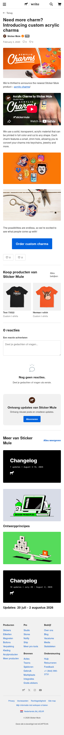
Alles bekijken (54, 274)
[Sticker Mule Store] (23, 690)
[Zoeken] (51, 4)
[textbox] (32, 165)
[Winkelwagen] (59, 4)
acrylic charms (22, 86)
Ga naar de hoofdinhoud (2, 2)
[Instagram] (35, 690)
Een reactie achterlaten (15, 337)
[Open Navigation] (4, 4)
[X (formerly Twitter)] (29, 690)
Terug (10, 12)
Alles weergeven (52, 440)
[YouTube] (40, 690)
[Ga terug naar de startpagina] (26, 4)
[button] (32, 243)
